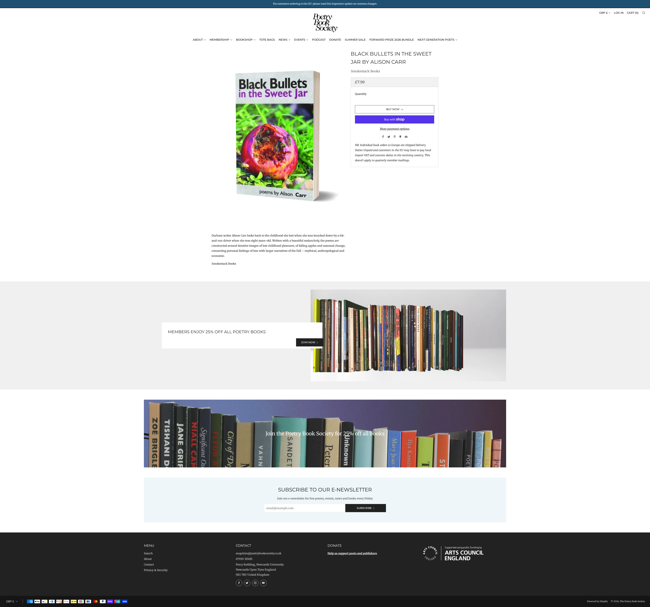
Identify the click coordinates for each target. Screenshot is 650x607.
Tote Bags (267, 39)
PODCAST (319, 39)
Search (148, 553)
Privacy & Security (156, 570)
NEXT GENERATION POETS (436, 39)
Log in (619, 12)
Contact (149, 564)
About (198, 39)
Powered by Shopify (597, 601)
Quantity (360, 94)
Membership (219, 39)
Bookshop (244, 39)
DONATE (335, 39)
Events (299, 39)
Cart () (632, 12)
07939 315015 (244, 559)
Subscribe (364, 508)
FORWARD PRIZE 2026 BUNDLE (391, 39)
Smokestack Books (365, 71)
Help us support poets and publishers (352, 553)
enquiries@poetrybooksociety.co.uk (258, 553)
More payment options (394, 128)
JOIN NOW (308, 342)
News (283, 39)
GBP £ (603, 12)
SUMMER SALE (355, 39)
